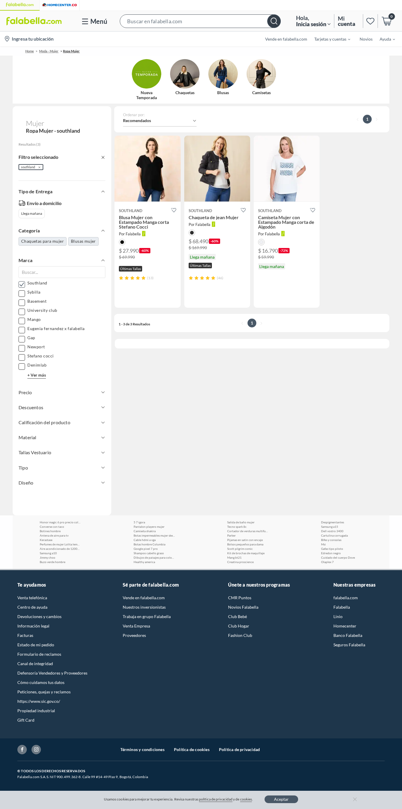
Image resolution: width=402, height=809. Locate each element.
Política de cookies (192, 749)
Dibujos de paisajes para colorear (154, 557)
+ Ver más (36, 374)
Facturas (25, 635)
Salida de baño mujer (241, 522)
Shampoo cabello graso (149, 553)
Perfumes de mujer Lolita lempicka (60, 544)
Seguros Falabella (349, 644)
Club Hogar (238, 625)
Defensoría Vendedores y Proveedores (52, 672)
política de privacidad (215, 799)
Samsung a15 (329, 526)
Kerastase (46, 540)
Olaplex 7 (327, 562)
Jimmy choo (47, 557)
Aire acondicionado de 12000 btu (60, 548)
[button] (200, 21)
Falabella (341, 607)
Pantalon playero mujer (149, 526)
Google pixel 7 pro (146, 548)
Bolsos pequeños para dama (245, 544)
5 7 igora (139, 522)
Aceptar (281, 799)
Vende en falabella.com (144, 597)
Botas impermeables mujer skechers (154, 535)
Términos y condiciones (142, 749)
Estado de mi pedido (35, 644)
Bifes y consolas (331, 540)
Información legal (33, 625)
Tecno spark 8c (237, 526)
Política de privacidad (239, 749)
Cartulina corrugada (334, 535)
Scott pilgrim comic (240, 548)
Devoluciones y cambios (39, 616)
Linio (338, 616)
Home (29, 51)
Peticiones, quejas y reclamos (44, 691)
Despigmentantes (332, 522)
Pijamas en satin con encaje (245, 540)
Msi (323, 544)
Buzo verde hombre (52, 562)
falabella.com (345, 597)
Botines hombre (50, 531)
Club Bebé (237, 616)
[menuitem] (328, 39)
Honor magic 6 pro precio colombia (60, 522)
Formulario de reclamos (39, 654)
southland (28, 167)
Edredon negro (331, 553)
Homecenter (344, 625)
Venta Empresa (136, 625)
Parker (231, 535)
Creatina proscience (240, 562)
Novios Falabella (243, 607)
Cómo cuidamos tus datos (40, 682)
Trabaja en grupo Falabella (147, 616)
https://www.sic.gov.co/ (38, 701)
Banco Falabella (347, 635)
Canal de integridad (35, 663)
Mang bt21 (234, 557)
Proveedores (134, 635)
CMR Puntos (239, 597)
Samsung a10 (48, 553)
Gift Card (25, 720)
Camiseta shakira (145, 531)
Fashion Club (240, 635)
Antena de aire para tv (54, 535)
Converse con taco (52, 526)
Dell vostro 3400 (332, 531)
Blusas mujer (83, 241)
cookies (246, 799)
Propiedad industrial (36, 710)
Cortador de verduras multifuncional (247, 531)
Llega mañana (31, 213)
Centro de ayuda (32, 607)
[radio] (121, 278)
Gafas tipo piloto (332, 548)
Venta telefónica (32, 597)
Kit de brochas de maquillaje (246, 553)
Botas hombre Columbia (149, 544)
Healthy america (144, 562)
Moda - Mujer (49, 51)
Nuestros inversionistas (144, 607)
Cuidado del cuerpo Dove (338, 557)
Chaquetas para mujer (42, 241)
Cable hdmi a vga (145, 540)
